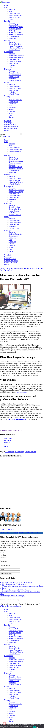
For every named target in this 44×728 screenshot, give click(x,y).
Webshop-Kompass (15, 32)
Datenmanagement (15, 29)
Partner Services (14, 63)
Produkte (7, 21)
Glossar (11, 109)
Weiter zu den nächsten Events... (11, 606)
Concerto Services (15, 44)
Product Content (14, 36)
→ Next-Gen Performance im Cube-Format (14, 590)
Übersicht (12, 9)
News (6, 7)
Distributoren (8, 52)
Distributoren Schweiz (16, 55)
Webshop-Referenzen (16, 34)
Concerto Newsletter (15, 15)
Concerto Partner (14, 86)
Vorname (3, 557)
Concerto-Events (14, 13)
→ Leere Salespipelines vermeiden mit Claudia (16, 582)
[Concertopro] (5, 2)
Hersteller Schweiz (15, 73)
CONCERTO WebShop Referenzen (30, 533)
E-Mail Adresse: (6, 565)
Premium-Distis (14, 59)
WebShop (12, 30)
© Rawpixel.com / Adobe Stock (11, 430)
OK (35, 727)
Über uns (7, 96)
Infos (10, 67)
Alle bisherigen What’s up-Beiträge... (12, 596)
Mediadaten (12, 65)
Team (10, 105)
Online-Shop (19, 452)
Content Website (30, 452)
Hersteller (7, 69)
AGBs (11, 113)
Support (11, 115)
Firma (2, 569)
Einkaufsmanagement (16, 27)
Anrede (3, 551)
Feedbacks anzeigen (7, 529)
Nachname (4, 561)
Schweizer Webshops (16, 48)
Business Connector (15, 100)
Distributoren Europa (16, 57)
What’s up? (12, 11)
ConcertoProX (13, 25)
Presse (11, 19)
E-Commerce (9, 452)
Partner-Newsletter (15, 17)
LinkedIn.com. (22, 392)
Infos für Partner (14, 94)
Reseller (7, 40)
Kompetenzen (13, 102)
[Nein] (37, 727)
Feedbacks (12, 107)
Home (6, 6)
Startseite (9, 268)
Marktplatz (12, 38)
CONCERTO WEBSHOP (9, 533)
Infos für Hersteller (15, 80)
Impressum (12, 111)
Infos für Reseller (14, 50)
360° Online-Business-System (17, 419)
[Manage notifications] (4, 723)
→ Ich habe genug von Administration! (13, 584)
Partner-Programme (15, 46)
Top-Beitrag (18, 268)
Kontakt (11, 117)
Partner (6, 82)
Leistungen (12, 104)
